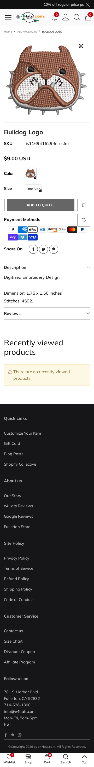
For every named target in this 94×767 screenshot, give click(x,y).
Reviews (12, 313)
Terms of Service (18, 568)
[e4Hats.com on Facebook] (6, 735)
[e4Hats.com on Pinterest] (13, 735)
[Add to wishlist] (84, 220)
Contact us (13, 630)
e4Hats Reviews (18, 505)
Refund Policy (16, 578)
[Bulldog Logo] (31, 173)
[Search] (77, 17)
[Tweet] (43, 249)
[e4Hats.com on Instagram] (20, 735)
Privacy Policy (16, 558)
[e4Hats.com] (32, 17)
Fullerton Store (17, 526)
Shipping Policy (18, 589)
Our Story (12, 495)
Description (15, 267)
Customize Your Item (22, 433)
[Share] (33, 249)
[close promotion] (87, 4)
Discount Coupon (19, 651)
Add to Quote (41, 205)
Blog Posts (13, 453)
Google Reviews (18, 516)
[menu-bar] (10, 17)
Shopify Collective (20, 464)
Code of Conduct (19, 599)
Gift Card (12, 443)
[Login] (65, 17)
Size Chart (13, 641)
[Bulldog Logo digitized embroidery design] (47, 80)
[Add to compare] (84, 205)
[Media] (81, 46)
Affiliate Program (19, 662)
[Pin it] (53, 249)
